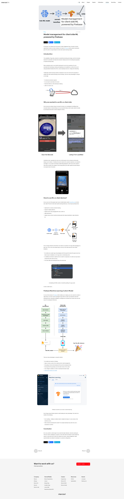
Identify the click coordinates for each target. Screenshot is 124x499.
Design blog (46, 483)
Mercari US (36, 483)
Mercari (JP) (63, 481)
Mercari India (36, 487)
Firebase (55, 295)
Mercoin (35, 485)
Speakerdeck (73, 481)
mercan (45, 481)
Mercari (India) (64, 485)
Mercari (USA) (63, 483)
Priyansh (66, 48)
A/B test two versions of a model (50, 370)
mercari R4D (46, 487)
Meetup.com (84, 481)
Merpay (35, 481)
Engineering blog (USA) (49, 489)
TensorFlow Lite (72, 202)
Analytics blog (47, 485)
